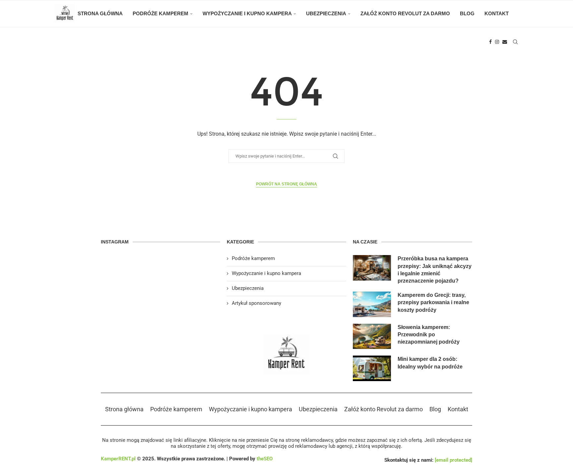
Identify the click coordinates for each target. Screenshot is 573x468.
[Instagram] (497, 42)
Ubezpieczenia (326, 13)
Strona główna (100, 13)
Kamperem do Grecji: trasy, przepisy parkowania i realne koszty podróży (433, 302)
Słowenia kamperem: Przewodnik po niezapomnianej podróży (429, 334)
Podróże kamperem (160, 13)
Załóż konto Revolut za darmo (405, 13)
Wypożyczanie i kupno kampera (247, 13)
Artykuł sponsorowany (256, 303)
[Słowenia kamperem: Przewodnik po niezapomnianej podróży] (372, 336)
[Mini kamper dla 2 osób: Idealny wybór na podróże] (372, 368)
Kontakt (496, 13)
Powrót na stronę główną (286, 184)
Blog (467, 13)
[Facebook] (490, 42)
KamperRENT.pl (118, 459)
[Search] (515, 42)
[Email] (504, 42)
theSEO (265, 459)
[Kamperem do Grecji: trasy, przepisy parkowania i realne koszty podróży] (372, 304)
